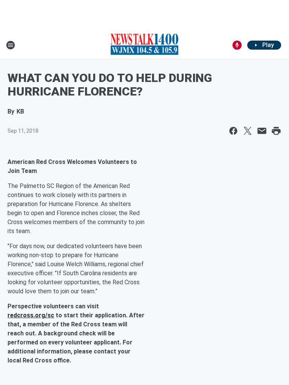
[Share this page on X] (247, 131)
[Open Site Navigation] (10, 45)
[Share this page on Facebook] (233, 131)
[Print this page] (276, 131)
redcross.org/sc (31, 315)
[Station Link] (144, 44)
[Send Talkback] (237, 45)
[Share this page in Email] (262, 131)
